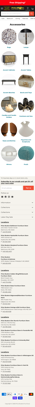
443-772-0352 (7, 282)
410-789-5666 (7, 327)
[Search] (31, 14)
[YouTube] (12, 196)
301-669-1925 (7, 336)
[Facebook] (5, 196)
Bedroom (10, 18)
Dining (17, 18)
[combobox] (15, 14)
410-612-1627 (6, 304)
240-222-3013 (7, 263)
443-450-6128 (7, 311)
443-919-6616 (7, 232)
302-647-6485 (7, 361)
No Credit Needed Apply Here (7, 8)
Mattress (25, 18)
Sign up (28, 188)
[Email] (2, 196)
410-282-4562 (7, 292)
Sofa (2, 18)
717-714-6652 (7, 371)
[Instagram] (9, 196)
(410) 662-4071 (7, 251)
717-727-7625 (7, 383)
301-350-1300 (7, 241)
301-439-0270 (7, 346)
